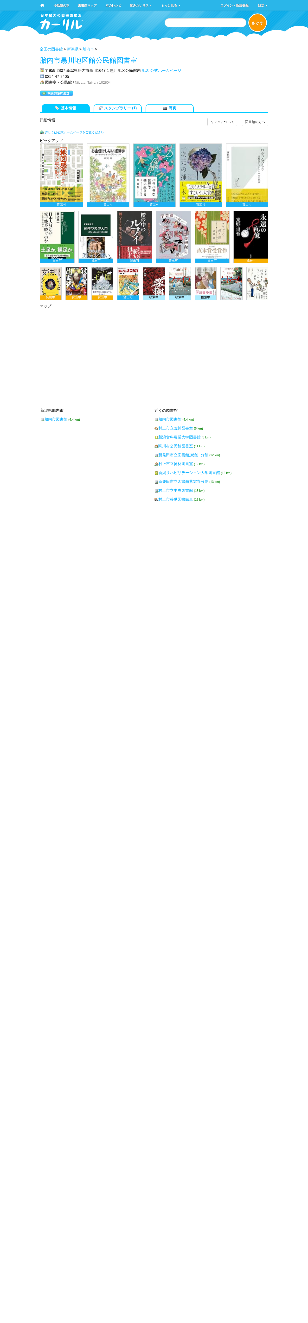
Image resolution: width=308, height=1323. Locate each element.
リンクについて (222, 122)
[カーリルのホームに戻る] (61, 29)
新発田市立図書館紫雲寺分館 (183, 482)
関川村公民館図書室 (175, 446)
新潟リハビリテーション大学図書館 (189, 473)
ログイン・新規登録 (234, 5)
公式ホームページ (165, 71)
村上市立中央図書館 (175, 490)
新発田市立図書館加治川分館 (183, 455)
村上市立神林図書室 (175, 464)
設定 (263, 5)
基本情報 (68, 108)
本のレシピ (113, 5)
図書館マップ (87, 5)
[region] (154, 222)
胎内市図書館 (55, 419)
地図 (145, 71)
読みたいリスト (141, 5)
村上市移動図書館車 (175, 499)
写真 (172, 108)
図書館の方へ (255, 122)
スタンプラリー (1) (120, 108)
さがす (258, 23)
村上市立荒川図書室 (175, 428)
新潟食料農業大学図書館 (179, 437)
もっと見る (170, 5)
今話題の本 (61, 5)
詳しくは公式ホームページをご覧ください (74, 132)
